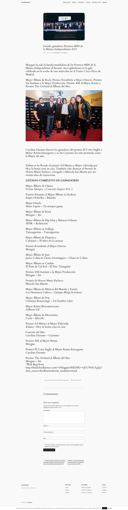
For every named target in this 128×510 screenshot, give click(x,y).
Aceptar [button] (104, 508)
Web (44, 438)
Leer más (109, 508)
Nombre (46, 425)
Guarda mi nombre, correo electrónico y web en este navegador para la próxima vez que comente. (64, 445)
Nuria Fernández (56, 52)
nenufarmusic (25, 2)
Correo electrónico (48, 432)
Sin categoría (64, 52)
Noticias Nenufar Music (76, 380)
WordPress (30, 502)
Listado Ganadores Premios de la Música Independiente (56, 380)
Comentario (46, 410)
